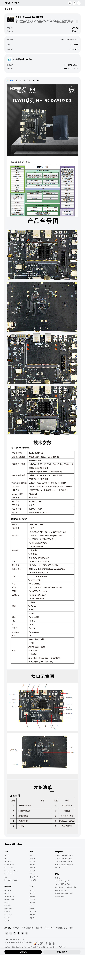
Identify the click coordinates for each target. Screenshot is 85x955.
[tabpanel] (42, 459)
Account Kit (8, 890)
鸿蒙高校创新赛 (60, 896)
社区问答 (32, 899)
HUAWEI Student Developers (64, 861)
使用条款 (7, 947)
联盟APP (32, 918)
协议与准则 (33, 912)
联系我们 (32, 909)
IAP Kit (6, 902)
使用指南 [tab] (27, 80)
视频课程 (32, 868)
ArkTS (6, 855)
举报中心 (32, 915)
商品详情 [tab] (10, 80)
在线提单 (32, 902)
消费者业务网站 (27, 928)
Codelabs (33, 871)
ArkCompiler (8, 861)
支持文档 (32, 893)
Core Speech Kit (9, 896)
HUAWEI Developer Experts (64, 858)
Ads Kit (6, 893)
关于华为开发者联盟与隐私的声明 (38, 947)
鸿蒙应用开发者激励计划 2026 (64, 893)
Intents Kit (7, 905)
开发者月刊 (33, 880)
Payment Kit (8, 915)
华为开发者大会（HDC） (62, 890)
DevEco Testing (9, 868)
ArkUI (6, 858)
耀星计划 (58, 868)
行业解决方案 (34, 877)
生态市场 (8, 9)
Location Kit (8, 909)
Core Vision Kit (9, 899)
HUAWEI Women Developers (64, 864)
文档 (31, 855)
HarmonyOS (48, 928)
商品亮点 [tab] (18, 80)
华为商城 (39, 928)
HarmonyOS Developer (13, 844)
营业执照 (51, 942)
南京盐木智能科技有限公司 (22, 59)
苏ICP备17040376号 (41, 942)
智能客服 (32, 896)
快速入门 (32, 905)
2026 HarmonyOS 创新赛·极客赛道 (66, 887)
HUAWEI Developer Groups (64, 855)
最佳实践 (32, 861)
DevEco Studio (9, 864)
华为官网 (16, 928)
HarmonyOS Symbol (10, 880)
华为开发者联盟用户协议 (19, 947)
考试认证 (32, 874)
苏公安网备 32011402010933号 (46, 944)
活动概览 (58, 878)
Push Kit (6, 918)
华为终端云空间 (61, 928)
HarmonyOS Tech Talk (62, 884)
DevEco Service (9, 874)
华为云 (72, 928)
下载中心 (32, 864)
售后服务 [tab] (36, 80)
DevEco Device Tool (10, 871)
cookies (52, 947)
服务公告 (32, 890)
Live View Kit (8, 912)
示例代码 (32, 858)
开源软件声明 (61, 947)
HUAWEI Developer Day (62, 881)
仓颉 (5, 877)
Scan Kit (6, 921)
